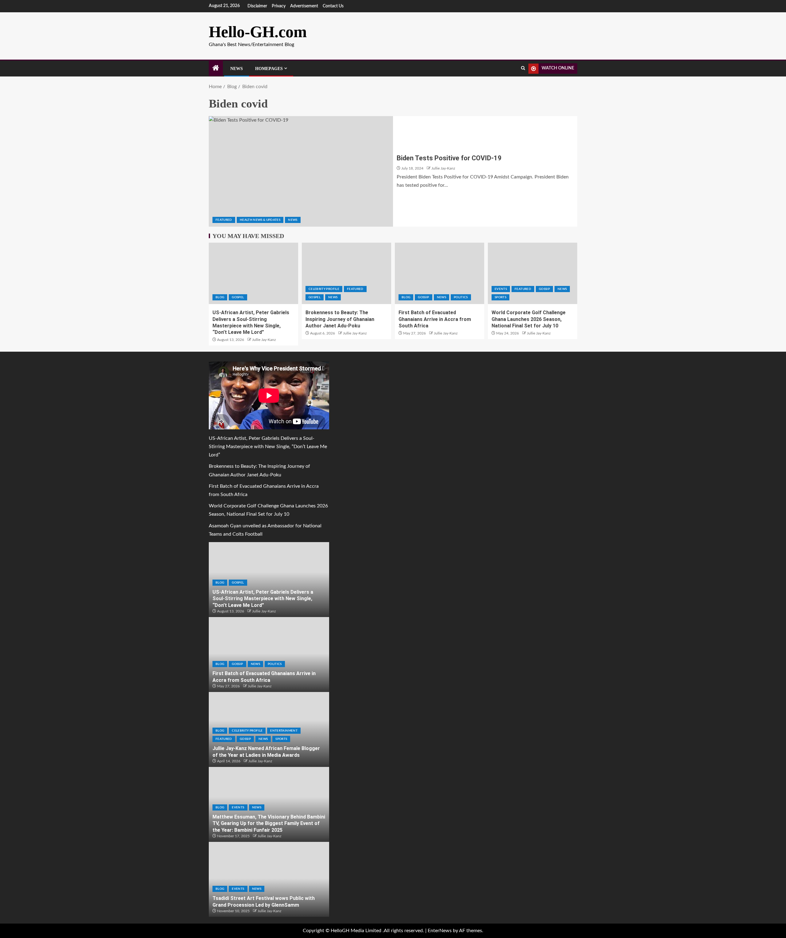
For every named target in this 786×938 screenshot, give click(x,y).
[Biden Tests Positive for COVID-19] (301, 171)
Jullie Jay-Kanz (443, 168)
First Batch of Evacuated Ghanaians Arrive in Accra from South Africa (435, 319)
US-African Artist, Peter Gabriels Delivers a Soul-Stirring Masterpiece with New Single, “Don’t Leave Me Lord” (268, 446)
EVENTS (501, 289)
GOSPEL (238, 297)
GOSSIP (423, 297)
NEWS (292, 219)
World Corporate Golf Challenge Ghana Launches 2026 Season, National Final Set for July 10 (529, 319)
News (236, 68)
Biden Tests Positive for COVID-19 (449, 158)
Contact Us (333, 6)
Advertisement (304, 6)
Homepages (269, 68)
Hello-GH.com (258, 32)
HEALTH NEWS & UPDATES (260, 219)
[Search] (523, 68)
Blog (220, 297)
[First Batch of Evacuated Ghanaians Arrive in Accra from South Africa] (439, 273)
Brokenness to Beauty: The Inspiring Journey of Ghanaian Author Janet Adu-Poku (339, 319)
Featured (224, 219)
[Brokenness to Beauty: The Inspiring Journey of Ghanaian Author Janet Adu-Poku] (346, 273)
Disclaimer (257, 6)
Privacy (279, 6)
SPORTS (500, 297)
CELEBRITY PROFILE (324, 289)
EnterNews (440, 930)
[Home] (215, 68)
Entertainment (284, 730)
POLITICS (461, 297)
